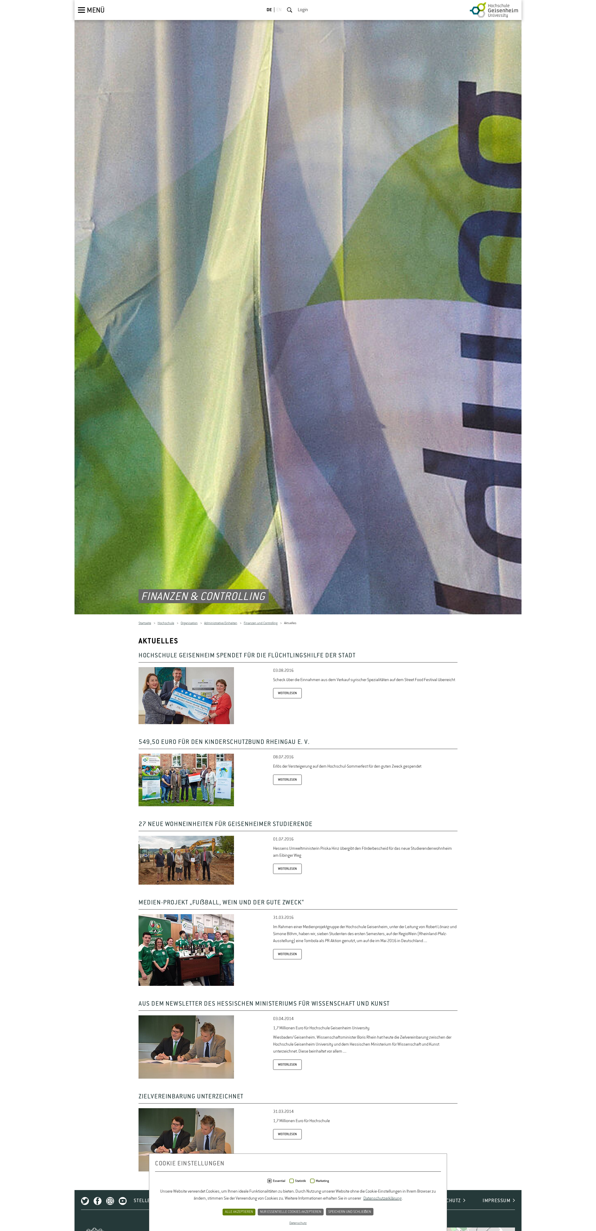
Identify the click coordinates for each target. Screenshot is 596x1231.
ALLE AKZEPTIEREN (239, 1212)
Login (303, 10)
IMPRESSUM (496, 1201)
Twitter (85, 1202)
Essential (279, 1181)
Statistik (300, 1181)
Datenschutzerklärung (382, 1198)
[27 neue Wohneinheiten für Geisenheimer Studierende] (186, 884)
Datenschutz (298, 1223)
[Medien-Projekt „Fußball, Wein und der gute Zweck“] (186, 986)
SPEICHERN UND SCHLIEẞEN (349, 1212)
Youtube (123, 1202)
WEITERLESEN (287, 694)
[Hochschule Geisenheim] (494, 10)
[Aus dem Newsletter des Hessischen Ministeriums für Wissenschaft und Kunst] (186, 1078)
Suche (289, 10)
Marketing (322, 1181)
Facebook (98, 1202)
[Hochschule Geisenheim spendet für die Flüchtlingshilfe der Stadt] (186, 724)
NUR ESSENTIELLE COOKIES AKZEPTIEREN (290, 1212)
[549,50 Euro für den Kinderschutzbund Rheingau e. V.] (186, 806)
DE (269, 10)
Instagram (110, 1202)
